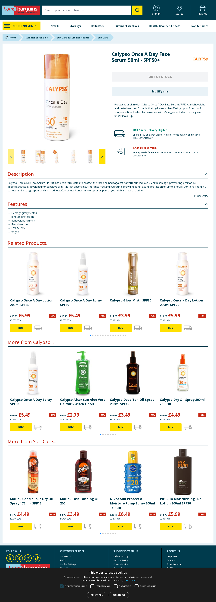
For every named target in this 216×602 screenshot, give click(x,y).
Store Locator (174, 564)
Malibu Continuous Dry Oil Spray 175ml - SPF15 (31, 501)
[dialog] (108, 585)
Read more (130, 580)
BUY (21, 328)
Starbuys (75, 26)
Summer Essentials (127, 26)
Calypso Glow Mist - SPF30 (130, 300)
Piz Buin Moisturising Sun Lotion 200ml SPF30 (181, 501)
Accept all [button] (97, 595)
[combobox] (92, 10)
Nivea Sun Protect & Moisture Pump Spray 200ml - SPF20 (132, 503)
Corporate (172, 556)
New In (55, 26)
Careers (171, 560)
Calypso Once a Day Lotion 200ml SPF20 (181, 302)
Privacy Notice (120, 564)
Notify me (160, 91)
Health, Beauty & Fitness (164, 26)
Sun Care (103, 37)
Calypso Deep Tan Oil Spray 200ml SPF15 (132, 401)
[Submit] (137, 10)
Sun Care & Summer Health (73, 37)
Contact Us (65, 556)
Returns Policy (120, 560)
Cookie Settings (68, 564)
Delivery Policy (120, 556)
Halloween (98, 26)
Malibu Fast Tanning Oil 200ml (79, 501)
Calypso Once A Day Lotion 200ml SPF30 (31, 302)
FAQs (63, 560)
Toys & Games (199, 26)
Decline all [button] (118, 595)
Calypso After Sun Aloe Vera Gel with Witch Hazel (82, 401)
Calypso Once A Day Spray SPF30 (81, 302)
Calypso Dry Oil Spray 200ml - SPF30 (182, 401)
